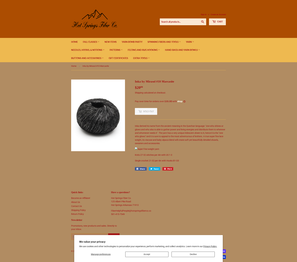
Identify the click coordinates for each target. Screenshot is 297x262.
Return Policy (77, 214)
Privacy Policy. (210, 246)
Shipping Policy (78, 210)
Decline (193, 254)
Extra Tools (140, 58)
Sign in (204, 14)
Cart (220, 21)
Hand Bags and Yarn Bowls (181, 50)
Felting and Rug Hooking (143, 50)
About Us (75, 202)
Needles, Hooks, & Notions (87, 50)
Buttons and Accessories (86, 58)
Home (74, 42)
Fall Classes (90, 42)
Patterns (115, 50)
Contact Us (76, 206)
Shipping (139, 92)
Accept (147, 254)
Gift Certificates (118, 58)
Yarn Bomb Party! (132, 42)
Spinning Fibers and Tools (163, 42)
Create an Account (218, 14)
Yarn (189, 42)
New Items (111, 42)
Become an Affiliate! (80, 198)
